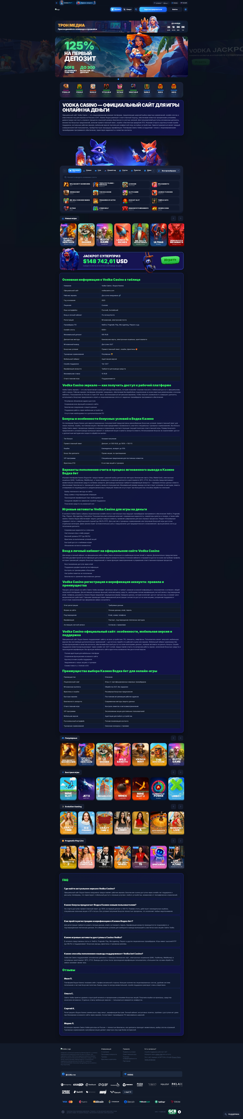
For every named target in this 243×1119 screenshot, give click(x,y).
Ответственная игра (129, 1054)
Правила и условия (129, 1052)
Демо (71, 240)
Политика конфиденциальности (130, 1057)
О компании (105, 1052)
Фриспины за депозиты (108, 1059)
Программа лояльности (109, 1054)
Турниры (104, 1057)
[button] (116, 79)
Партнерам (126, 1061)
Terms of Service (150, 1059)
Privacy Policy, (176, 1057)
